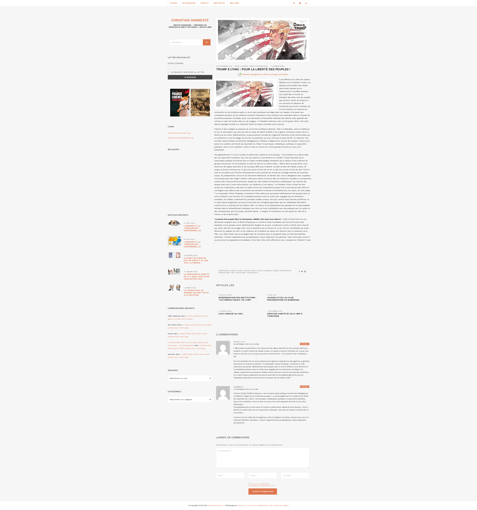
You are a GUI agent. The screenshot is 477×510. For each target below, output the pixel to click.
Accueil (173, 3)
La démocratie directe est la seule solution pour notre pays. (196, 276)
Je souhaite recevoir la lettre (187, 72)
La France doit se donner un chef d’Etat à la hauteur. (196, 292)
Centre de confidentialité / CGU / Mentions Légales (268, 505)
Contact (204, 3)
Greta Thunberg (264, 271)
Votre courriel (176, 63)
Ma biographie (188, 3)
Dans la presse (241, 66)
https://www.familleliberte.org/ (181, 138)
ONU (232, 272)
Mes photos (219, 3)
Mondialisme (224, 272)
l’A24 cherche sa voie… (231, 313)
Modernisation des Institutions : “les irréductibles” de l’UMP (237, 298)
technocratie (252, 272)
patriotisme (240, 272)
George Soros (250, 271)
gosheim (237, 387)
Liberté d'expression (258, 66)
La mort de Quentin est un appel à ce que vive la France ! (196, 260)
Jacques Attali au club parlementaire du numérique (283, 298)
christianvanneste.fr (215, 505)
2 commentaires (277, 66)
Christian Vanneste (190, 20)
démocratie (224, 271)
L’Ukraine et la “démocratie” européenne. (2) (192, 228)
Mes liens (234, 3)
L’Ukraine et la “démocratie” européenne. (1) (192, 244)
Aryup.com (241, 505)
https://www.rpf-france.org (179, 133)
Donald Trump (236, 271)
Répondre (304, 344)
